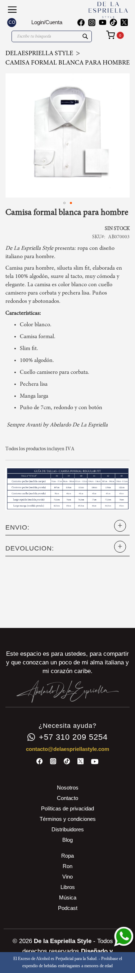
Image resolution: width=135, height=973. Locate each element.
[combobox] (52, 36)
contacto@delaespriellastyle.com (67, 749)
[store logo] (98, 10)
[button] (11, 22)
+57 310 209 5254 (73, 737)
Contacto (67, 798)
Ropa (67, 856)
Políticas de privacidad (67, 808)
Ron (67, 866)
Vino (67, 877)
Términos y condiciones (68, 819)
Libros (67, 887)
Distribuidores (67, 829)
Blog (67, 840)
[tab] (67, 527)
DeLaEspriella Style (39, 53)
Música (67, 897)
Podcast (67, 908)
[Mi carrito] (115, 34)
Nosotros (67, 787)
